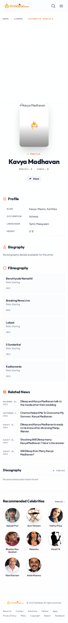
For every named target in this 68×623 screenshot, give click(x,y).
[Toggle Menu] (61, 6)
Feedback (60, 615)
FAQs (23, 615)
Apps (55, 611)
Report (47, 615)
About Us (7, 611)
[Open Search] (53, 6)
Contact (20, 611)
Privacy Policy (9, 615)
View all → (60, 501)
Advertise (32, 611)
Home (6, 19)
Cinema (18, 19)
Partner (45, 611)
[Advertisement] (34, 61)
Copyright (35, 615)
